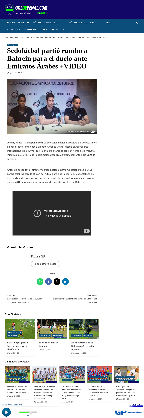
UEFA (44, 29)
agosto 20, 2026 (42, 402)
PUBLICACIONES (23, 37)
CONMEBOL (30, 29)
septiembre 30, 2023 (80, 353)
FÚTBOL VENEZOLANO (82, 22)
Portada (8, 37)
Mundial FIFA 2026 (14, 332)
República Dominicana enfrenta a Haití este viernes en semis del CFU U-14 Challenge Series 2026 (44, 393)
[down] (61, 23)
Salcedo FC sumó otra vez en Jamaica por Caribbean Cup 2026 (17, 390)
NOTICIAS (23, 22)
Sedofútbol (38, 380)
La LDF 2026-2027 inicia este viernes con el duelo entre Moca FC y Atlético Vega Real (72, 393)
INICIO (11, 22)
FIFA (108, 22)
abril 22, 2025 (45, 349)
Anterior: (24, 299)
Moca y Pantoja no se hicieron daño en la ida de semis (82, 346)
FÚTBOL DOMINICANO (45, 22)
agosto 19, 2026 (96, 399)
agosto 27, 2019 (16, 73)
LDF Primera (76, 335)
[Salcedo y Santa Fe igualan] (52, 329)
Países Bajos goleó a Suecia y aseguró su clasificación (17, 346)
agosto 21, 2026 (14, 396)
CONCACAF (13, 29)
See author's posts (45, 264)
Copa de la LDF (45, 335)
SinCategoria (12, 45)
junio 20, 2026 (14, 353)
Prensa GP (38, 256)
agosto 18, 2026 (123, 399)
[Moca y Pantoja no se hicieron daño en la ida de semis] (84, 329)
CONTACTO (57, 29)
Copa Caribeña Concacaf (125, 377)
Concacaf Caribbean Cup (16, 377)
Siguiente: (75, 299)
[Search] (137, 22)
